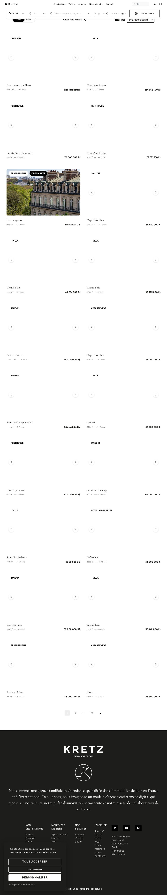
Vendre (79, 838)
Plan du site (118, 854)
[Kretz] (11, 4)
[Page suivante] (100, 713)
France (29, 835)
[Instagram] (126, 828)
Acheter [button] (13, 13)
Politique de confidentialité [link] (21, 885)
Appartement (59, 835)
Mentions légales (121, 837)
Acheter (79, 835)
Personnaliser (35, 877)
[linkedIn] (115, 828)
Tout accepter (34, 861)
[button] (12, 57)
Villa (53, 842)
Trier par (119, 20)
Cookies (116, 847)
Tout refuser (35, 869)
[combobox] (37, 13)
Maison (55, 838)
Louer (78, 842)
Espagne (30, 838)
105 (91, 713)
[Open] (44, 13)
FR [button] (160, 4)
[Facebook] (138, 828)
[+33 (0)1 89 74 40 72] (154, 4)
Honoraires (118, 851)
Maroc (29, 842)
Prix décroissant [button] (138, 19)
